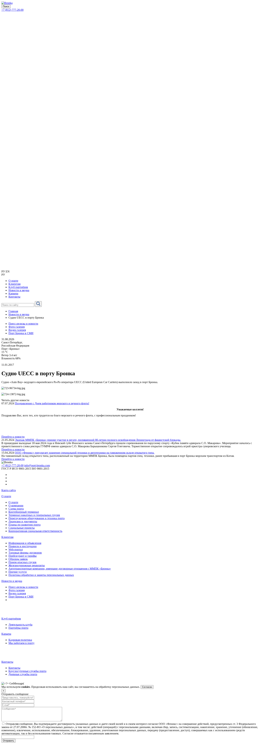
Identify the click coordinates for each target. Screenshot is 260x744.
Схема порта (16, 508)
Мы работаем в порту (21, 643)
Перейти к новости (13, 436)
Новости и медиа (18, 314)
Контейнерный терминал (23, 511)
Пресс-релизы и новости (23, 323)
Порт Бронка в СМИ (20, 333)
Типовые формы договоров (25, 552)
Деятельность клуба (20, 624)
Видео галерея (17, 329)
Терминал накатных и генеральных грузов (34, 515)
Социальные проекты (21, 527)
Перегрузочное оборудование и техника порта (36, 518)
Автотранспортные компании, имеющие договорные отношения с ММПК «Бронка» (59, 568)
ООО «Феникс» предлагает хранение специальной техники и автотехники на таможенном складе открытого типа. (84, 452)
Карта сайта (8, 490)
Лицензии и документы (22, 521)
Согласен (147, 687)
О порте (6, 496)
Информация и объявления (24, 543)
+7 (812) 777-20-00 (12, 9)
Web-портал (15, 549)
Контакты (7, 661)
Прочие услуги (17, 571)
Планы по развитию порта (24, 524)
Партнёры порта (18, 627)
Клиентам (7, 537)
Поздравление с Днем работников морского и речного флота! (52, 403)
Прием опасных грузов (22, 562)
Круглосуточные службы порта (27, 671)
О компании (15, 505)
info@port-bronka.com (37, 465)
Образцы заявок (18, 559)
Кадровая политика (20, 639)
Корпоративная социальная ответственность (35, 531)
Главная (13, 311)
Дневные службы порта (22, 674)
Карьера (6, 633)
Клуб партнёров (11, 618)
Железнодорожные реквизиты (26, 565)
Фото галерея (16, 326)
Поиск (6, 6)
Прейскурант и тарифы (22, 555)
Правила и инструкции (22, 546)
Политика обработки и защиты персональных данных (41, 574)
